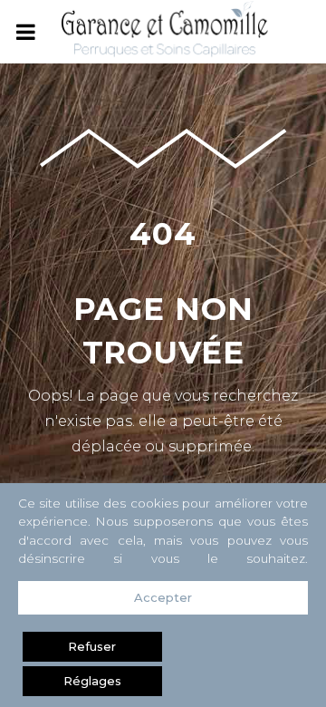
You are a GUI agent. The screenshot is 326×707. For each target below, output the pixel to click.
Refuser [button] (92, 646)
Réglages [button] (92, 680)
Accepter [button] (163, 597)
